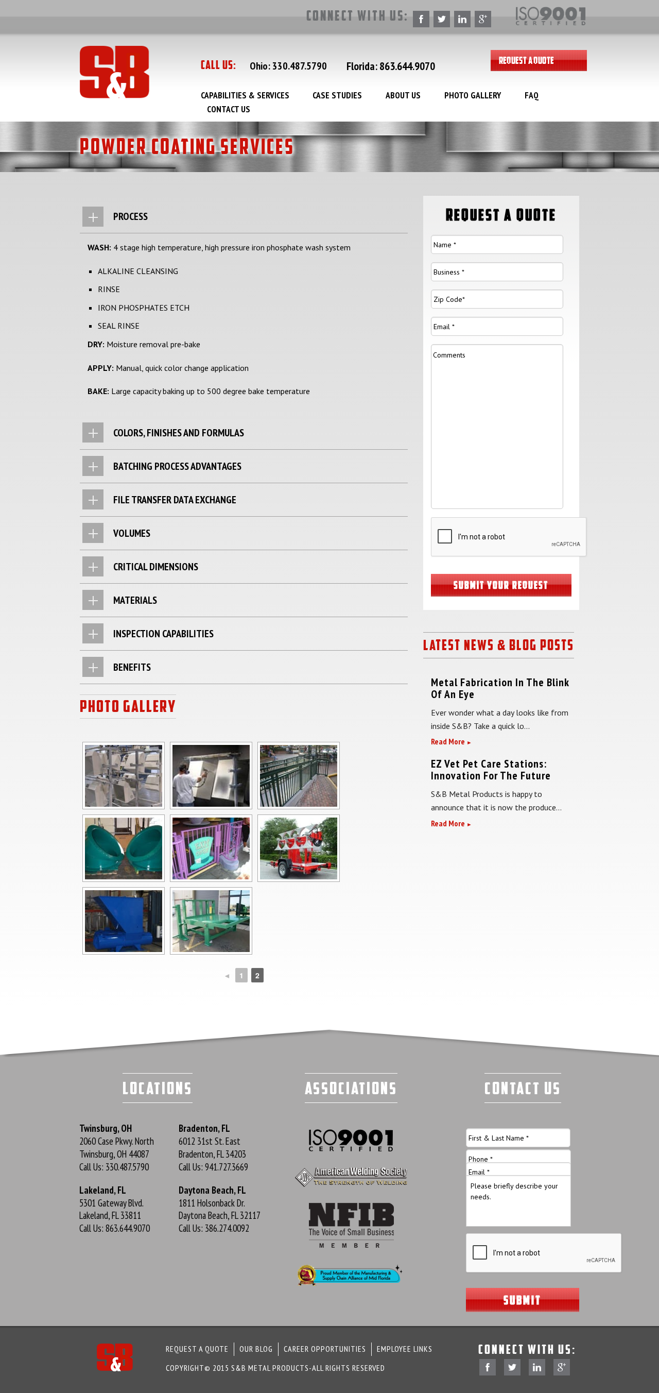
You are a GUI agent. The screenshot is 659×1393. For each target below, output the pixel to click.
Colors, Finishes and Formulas (178, 432)
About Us (403, 95)
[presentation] (509, 537)
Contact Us (228, 109)
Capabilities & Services (245, 95)
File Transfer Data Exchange (174, 499)
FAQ (532, 95)
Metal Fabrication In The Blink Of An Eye (500, 688)
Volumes (131, 533)
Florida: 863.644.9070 (390, 66)
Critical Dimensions (155, 566)
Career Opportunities (325, 1349)
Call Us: (114, 1167)
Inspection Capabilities (163, 633)
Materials (135, 600)
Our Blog (256, 1349)
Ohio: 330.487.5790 (288, 66)
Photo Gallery (472, 95)
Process (130, 216)
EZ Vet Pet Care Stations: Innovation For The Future (491, 769)
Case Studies (337, 95)
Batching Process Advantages (177, 466)
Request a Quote (526, 60)
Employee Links (404, 1349)
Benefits (132, 667)
